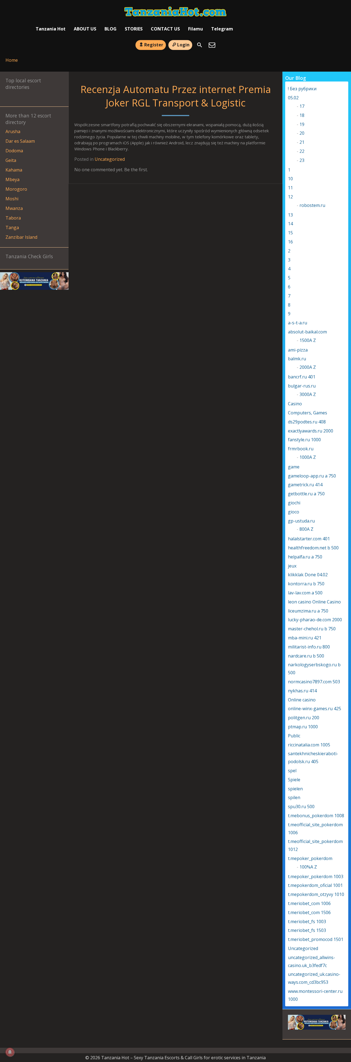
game (293, 467)
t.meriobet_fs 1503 (307, 930)
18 (301, 115)
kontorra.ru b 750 (306, 584)
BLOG (110, 29)
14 (290, 224)
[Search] (200, 45)
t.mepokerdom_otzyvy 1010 (316, 894)
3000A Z (307, 394)
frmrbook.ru (300, 449)
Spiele (294, 780)
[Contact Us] (212, 45)
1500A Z (307, 340)
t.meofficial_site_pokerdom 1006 (315, 829)
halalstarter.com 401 (309, 539)
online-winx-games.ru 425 (314, 709)
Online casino (302, 700)
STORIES (134, 29)
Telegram (222, 29)
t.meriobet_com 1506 (309, 912)
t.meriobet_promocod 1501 (315, 939)
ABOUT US (85, 29)
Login (183, 45)
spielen (295, 789)
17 (301, 106)
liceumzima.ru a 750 (308, 611)
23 (301, 160)
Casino (295, 404)
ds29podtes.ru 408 (307, 422)
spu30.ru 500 (301, 806)
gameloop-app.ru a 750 (312, 476)
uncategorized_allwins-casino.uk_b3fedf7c (311, 961)
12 (290, 197)
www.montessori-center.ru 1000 (315, 995)
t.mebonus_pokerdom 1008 (316, 816)
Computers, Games (307, 413)
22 (301, 151)
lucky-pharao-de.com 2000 (315, 620)
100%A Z (308, 867)
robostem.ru (312, 205)
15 (290, 233)
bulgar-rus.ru (302, 386)
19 (301, 124)
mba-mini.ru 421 (304, 638)
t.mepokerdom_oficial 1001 (315, 885)
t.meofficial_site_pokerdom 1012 (315, 845)
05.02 (293, 98)
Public (294, 736)
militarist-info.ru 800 (309, 647)
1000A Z (307, 457)
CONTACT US (165, 29)
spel (292, 771)
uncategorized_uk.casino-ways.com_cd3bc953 (314, 978)
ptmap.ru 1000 (303, 727)
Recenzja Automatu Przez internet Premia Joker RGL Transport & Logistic (175, 96)
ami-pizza (298, 350)
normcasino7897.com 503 (314, 682)
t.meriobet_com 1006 (309, 903)
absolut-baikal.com (307, 332)
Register (153, 45)
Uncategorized (110, 159)
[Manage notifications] (9, 1052)
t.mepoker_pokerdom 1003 (315, 876)
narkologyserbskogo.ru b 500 (314, 669)
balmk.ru (297, 359)
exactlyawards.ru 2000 (310, 431)
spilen (294, 797)
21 (301, 142)
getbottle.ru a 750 (306, 494)
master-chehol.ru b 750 (312, 629)
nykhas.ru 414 (302, 691)
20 (301, 133)
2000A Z (307, 367)
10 (290, 179)
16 (290, 242)
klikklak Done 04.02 (308, 575)
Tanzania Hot (51, 29)
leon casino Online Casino (314, 602)
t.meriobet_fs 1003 (307, 921)
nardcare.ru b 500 (306, 656)
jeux (292, 566)
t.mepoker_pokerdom (310, 858)
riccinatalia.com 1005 (309, 745)
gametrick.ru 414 (305, 485)
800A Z (306, 529)
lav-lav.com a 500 (305, 593)
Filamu (195, 29)
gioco (293, 512)
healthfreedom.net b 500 (313, 548)
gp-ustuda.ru (301, 521)
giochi (294, 503)
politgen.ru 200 (303, 718)
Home (11, 60)
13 (290, 215)
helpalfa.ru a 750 (305, 557)
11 (290, 188)
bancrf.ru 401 (301, 377)
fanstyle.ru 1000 (304, 440)
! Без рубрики (302, 89)
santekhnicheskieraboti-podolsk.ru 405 (313, 758)
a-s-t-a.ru (297, 323)
